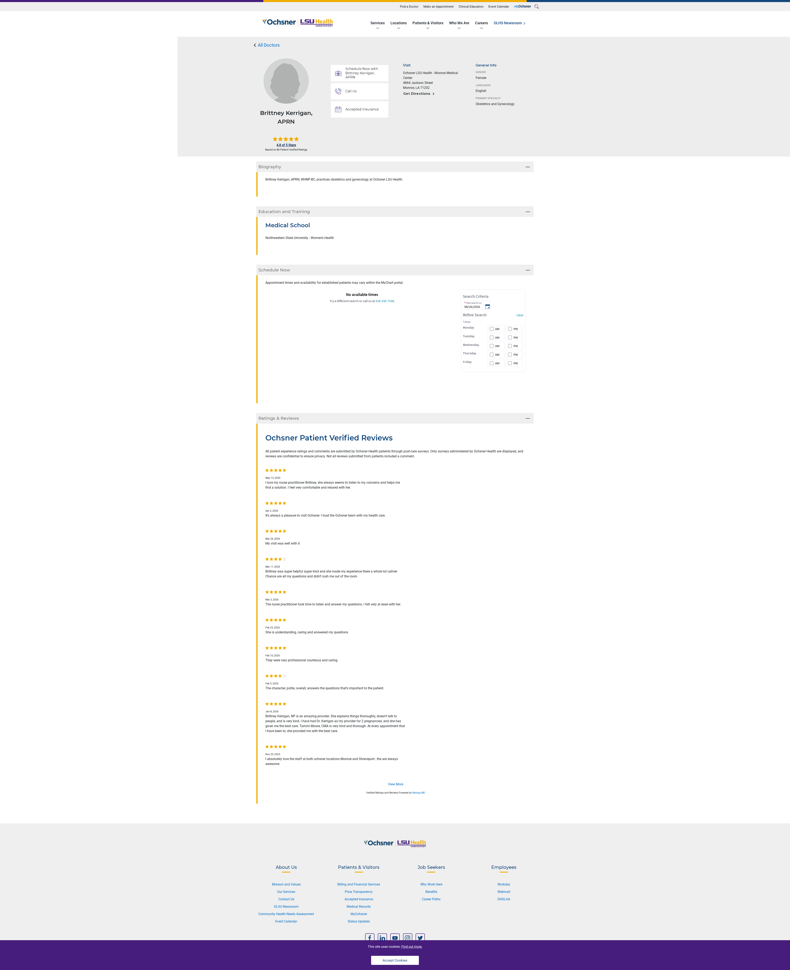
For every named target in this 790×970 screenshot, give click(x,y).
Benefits (431, 892)
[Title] (522, 6)
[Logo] (298, 22)
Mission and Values (286, 884)
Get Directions (416, 94)
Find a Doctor (409, 6)
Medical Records (359, 907)
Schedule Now (274, 269)
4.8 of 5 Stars (286, 145)
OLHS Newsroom (508, 23)
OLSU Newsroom (286, 907)
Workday (503, 884)
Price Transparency (359, 892)
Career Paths (431, 899)
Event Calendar (498, 6)
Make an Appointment (438, 6)
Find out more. (411, 947)
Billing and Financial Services (358, 884)
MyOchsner (359, 914)
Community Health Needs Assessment (286, 914)
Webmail (503, 892)
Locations (398, 23)
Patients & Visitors (427, 23)
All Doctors (268, 45)
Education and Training (284, 211)
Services (378, 23)
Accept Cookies (395, 960)
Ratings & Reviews (278, 418)
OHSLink (503, 899)
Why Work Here (431, 884)
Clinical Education (471, 6)
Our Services (286, 892)
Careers (481, 23)
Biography (269, 166)
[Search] (536, 6)
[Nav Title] (369, 938)
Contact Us (286, 899)
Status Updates (359, 921)
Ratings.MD (418, 792)
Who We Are (459, 23)
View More (395, 784)
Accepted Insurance (359, 899)
